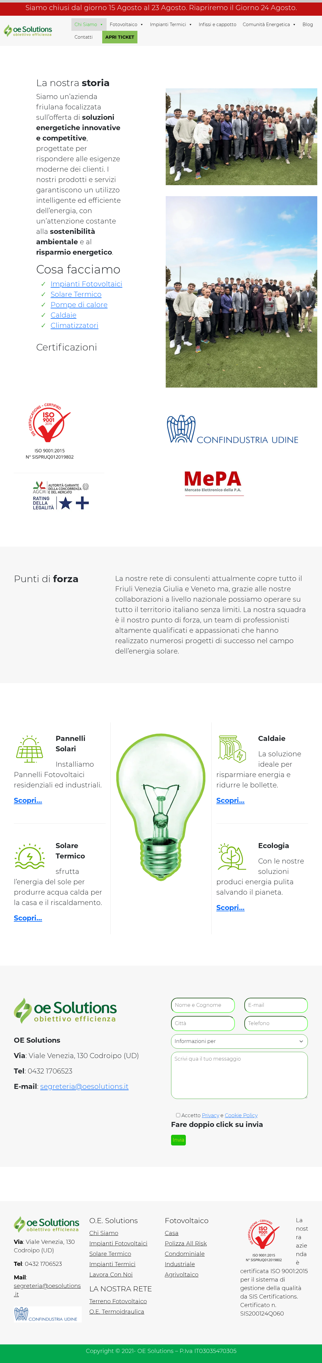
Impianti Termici (168, 24)
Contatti (84, 37)
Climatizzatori (74, 325)
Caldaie (63, 315)
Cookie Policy (241, 1115)
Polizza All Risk (186, 1243)
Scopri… (28, 800)
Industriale (180, 1264)
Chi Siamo (86, 24)
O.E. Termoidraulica (116, 1311)
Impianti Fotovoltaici (86, 284)
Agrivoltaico (181, 1274)
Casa (172, 1233)
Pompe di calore (79, 305)
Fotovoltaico (123, 24)
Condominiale (185, 1253)
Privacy (210, 1115)
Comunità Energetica (266, 24)
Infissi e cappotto (217, 24)
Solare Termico (76, 294)
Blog (308, 24)
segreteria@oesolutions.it (84, 1086)
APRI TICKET (119, 37)
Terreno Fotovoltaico (118, 1301)
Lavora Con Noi (111, 1274)
